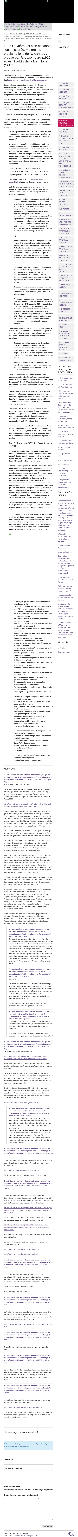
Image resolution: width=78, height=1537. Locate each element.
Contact (27, 1536)
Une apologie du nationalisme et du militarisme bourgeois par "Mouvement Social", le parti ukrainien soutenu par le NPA (65, 611)
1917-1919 (62, 648)
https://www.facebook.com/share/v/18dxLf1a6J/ (20, 1170)
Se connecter (18, 1536)
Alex (23, 70)
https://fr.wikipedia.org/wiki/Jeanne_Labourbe (20, 1103)
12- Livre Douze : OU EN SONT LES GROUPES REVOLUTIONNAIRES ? (67, 184)
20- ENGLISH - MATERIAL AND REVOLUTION (64, 258)
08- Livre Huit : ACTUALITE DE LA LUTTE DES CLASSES (65, 139)
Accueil (6, 34)
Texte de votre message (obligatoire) (21, 1495)
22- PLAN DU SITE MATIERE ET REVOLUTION (65, 278)
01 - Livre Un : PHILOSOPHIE (64, 84)
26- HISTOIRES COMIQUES (64, 310)
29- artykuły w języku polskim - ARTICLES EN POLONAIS (64, 334)
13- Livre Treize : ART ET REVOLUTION (64, 193)
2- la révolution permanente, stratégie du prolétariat (65, 418)
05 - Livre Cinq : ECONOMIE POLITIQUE (64, 114)
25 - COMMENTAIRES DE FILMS (65, 302)
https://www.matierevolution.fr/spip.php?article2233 (22, 1254)
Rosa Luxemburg (64, 652)
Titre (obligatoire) (12, 1486)
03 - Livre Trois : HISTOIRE (64, 97)
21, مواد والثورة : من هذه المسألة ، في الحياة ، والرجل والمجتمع (65, 268)
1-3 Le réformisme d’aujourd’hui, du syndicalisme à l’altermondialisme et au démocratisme (66, 407)
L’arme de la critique (65, 552)
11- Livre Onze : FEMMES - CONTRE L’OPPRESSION (64, 173)
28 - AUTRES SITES (63, 326)
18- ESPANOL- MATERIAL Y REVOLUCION (63, 240)
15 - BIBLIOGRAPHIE (64, 214)
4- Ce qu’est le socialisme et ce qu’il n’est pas (65, 434)
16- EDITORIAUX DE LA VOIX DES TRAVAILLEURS (64, 222)
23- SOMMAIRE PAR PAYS (64, 286)
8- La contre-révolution (66, 460)
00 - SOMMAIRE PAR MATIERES (64, 359)
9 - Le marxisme (63, 464)
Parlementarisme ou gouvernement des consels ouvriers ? (65, 588)
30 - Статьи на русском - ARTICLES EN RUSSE (63, 346)
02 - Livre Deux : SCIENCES (64, 91)
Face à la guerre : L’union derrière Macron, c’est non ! (27, 80)
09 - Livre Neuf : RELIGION (64, 148)
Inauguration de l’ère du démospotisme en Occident (65, 597)
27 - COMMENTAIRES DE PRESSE (65, 318)
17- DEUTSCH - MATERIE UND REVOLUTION (64, 231)
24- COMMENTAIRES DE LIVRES (65, 293)
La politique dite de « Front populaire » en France (66, 579)
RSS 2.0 (34, 1536)
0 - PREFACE (63, 354)
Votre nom (8, 1460)
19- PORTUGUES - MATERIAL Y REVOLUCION (65, 249)
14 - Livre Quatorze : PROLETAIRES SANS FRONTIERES (64, 204)
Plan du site (8, 1536)
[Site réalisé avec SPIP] (71, 1534)
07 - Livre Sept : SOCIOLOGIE (64, 131)
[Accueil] (26, 10)
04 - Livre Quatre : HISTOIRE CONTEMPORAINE (65, 105)
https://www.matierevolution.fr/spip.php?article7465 (22, 1249)
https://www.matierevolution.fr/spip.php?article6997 (22, 1407)
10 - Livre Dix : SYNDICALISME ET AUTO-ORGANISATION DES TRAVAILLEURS (64, 160)
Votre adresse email (13, 1468)
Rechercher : (64, 35)
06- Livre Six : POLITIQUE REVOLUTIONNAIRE (25, 34)
